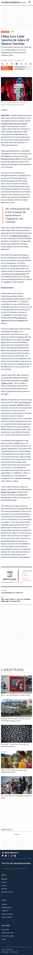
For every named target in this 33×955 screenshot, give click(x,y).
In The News (5, 31)
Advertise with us (7, 917)
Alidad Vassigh (8, 60)
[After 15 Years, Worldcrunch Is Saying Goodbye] (16, 685)
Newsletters (5, 929)
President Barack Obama (19, 236)
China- (27, 340)
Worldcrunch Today (7, 933)
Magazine (4, 879)
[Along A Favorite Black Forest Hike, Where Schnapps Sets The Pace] (16, 760)
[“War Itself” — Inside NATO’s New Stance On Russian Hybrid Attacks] (16, 734)
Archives (4, 885)
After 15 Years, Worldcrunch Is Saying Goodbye (15, 695)
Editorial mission (7, 907)
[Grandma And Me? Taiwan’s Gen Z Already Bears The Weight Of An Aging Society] (16, 708)
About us (4, 904)
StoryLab (4, 889)
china (12, 31)
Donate (4, 939)
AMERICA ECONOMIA (5, 68)
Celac (3, 342)
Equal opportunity (7, 914)
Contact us (5, 911)
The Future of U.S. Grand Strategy (14, 274)
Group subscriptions (8, 936)
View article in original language (26, 579)
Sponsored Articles (7, 892)
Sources (4, 882)
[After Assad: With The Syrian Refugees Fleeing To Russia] (16, 785)
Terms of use (5, 952)
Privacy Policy (14, 952)
